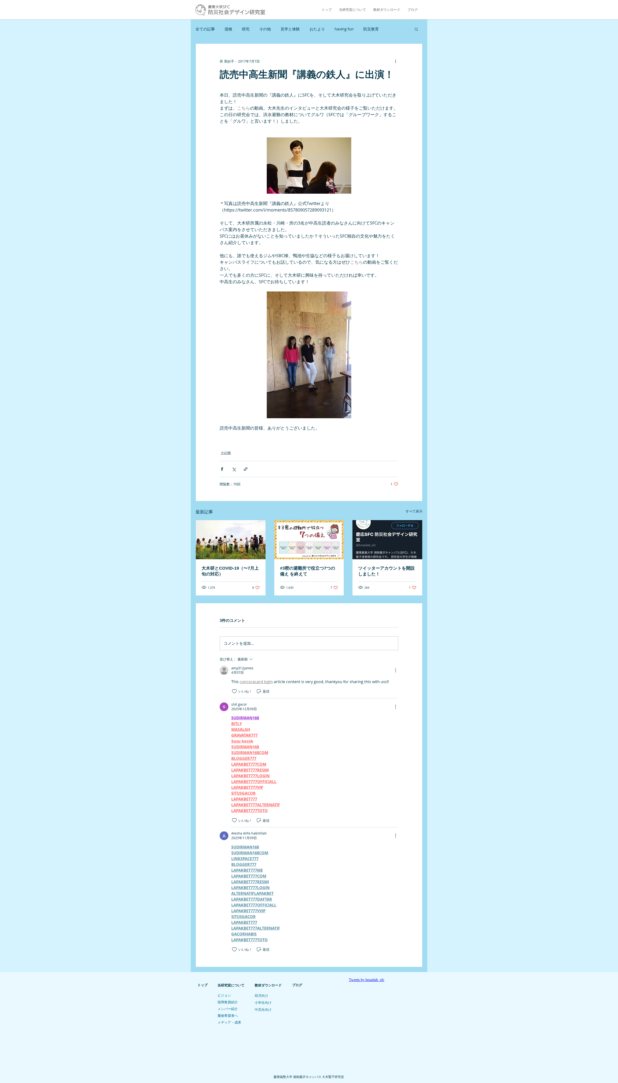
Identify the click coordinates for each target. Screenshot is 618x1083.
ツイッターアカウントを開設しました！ (386, 571)
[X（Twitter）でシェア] (234, 469)
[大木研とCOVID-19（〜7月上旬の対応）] (231, 539)
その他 (265, 29)
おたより (317, 29)
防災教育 (371, 29)
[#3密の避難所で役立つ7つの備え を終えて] (309, 539)
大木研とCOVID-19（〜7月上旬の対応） (230, 571)
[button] (416, 29)
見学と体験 (290, 29)
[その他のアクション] (395, 61)
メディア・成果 (229, 1022)
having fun (344, 29)
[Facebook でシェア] (222, 469)
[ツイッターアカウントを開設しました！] (387, 539)
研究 (246, 29)
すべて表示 (414, 511)
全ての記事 (205, 29)
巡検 (228, 29)
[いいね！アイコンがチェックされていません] (234, 691)
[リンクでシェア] (245, 469)
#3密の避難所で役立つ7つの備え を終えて (307, 571)
